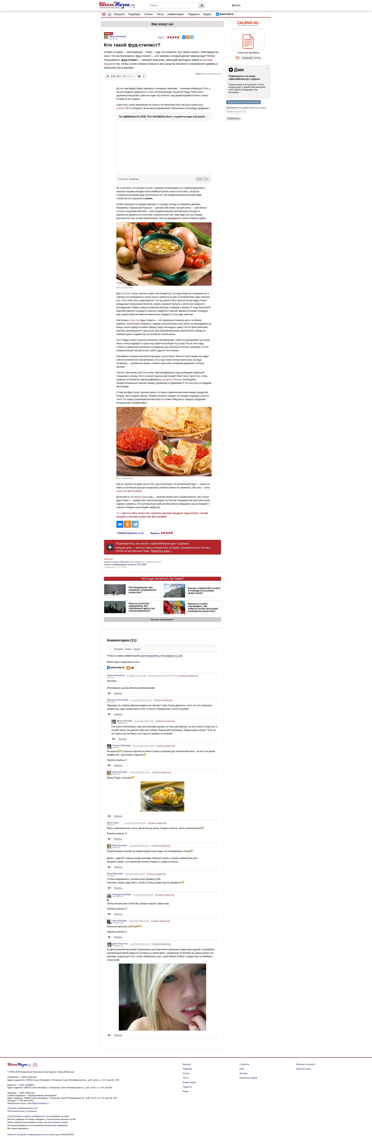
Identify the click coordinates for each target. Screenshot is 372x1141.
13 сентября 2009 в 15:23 (143, 746)
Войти (237, 5)
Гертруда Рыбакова (121, 894)
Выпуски (119, 14)
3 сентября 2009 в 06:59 (135, 874)
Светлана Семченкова (117, 700)
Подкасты (194, 14)
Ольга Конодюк (119, 920)
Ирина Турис (113, 822)
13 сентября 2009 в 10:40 (135, 823)
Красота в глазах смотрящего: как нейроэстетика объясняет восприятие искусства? (203, 607)
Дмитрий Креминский (211, 74)
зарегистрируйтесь (150, 656)
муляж (159, 195)
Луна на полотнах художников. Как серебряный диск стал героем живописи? (142, 607)
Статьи (148, 14)
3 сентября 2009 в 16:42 (139, 846)
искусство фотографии (153, 516)
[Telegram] (192, 37)
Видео (207, 14)
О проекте (244, 1064)
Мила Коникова (119, 772)
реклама (156, 513)
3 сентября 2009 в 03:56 (143, 895)
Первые (128, 649)
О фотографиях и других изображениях (26, 1116)
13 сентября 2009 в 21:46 (141, 700)
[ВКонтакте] (184, 37)
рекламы (126, 293)
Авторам (243, 1073)
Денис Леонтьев (124, 721)
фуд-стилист (191, 513)
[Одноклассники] (188, 37)
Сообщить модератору (188, 676)
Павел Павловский (116, 675)
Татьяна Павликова (121, 745)
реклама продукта (172, 513)
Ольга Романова (115, 873)
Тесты (160, 14)
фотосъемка (141, 497)
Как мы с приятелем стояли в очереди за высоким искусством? (204, 590)
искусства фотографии (128, 491)
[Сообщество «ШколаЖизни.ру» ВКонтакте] (224, 14)
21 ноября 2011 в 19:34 (136, 676)
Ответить (118, 693)
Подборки (134, 14)
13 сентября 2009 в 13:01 (140, 772)
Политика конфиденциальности (22, 1108)
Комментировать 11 (131, 533)
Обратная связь (303, 1069)
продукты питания (171, 379)
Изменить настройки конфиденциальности (27, 1134)
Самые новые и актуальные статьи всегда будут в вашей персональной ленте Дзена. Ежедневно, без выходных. (247, 88)
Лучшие (137, 649)
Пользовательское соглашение (22, 1111)
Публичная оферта (248, 1078)
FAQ (241, 1069)
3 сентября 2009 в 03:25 (139, 921)
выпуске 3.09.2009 (137, 564)
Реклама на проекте (305, 1064)
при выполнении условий (56, 1122)
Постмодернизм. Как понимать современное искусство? (142, 590)
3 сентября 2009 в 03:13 (140, 944)
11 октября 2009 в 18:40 (144, 721)
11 (162, 37)
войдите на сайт (174, 656)
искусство (134, 320)
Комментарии (176, 14)
